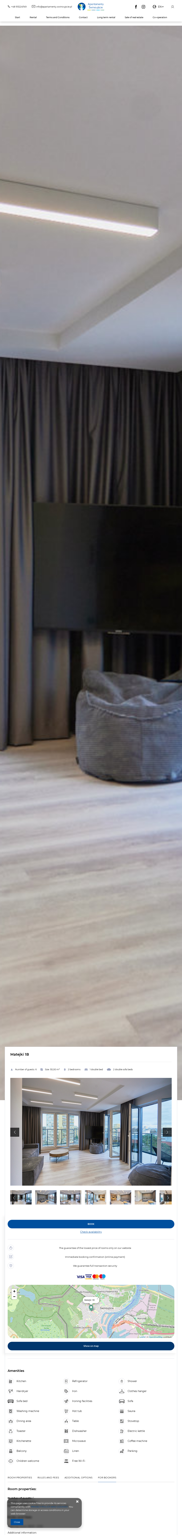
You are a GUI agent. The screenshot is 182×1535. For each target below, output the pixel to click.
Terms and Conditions (57, 17)
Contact (83, 17)
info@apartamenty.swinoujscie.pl (54, 6)
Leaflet (142, 1336)
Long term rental (106, 17)
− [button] (14, 1296)
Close (17, 1522)
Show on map (91, 1346)
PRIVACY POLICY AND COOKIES (49, 1506)
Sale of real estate (134, 17)
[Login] (172, 7)
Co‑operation (160, 17)
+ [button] (14, 1291)
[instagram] (143, 6)
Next (167, 1132)
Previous (14, 1132)
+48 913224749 (18, 6)
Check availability (91, 1232)
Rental (33, 17)
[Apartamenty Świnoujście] (91, 6)
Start (17, 17)
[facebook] (135, 6)
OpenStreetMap (156, 1336)
